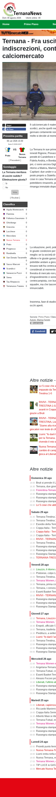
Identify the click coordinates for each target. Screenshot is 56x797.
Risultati (15, 198)
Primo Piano (43, 317)
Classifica (9, 204)
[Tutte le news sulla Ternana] (22, 9)
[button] (15, 192)
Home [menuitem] (5, 24)
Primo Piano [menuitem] (31, 24)
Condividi (39, 331)
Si (6, 183)
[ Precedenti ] (15, 160)
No (6, 187)
